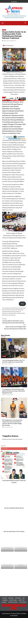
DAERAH (5, 600)
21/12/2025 (9, 427)
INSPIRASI (18, 598)
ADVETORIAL (13, 600)
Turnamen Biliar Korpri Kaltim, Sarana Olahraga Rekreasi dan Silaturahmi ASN (13, 321)
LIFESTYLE (21, 600)
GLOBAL (4, 602)
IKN (23, 598)
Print (22, 304)
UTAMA (4, 29)
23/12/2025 (9, 363)
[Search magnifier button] (25, 448)
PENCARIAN (22, 602)
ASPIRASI (11, 598)
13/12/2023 (11, 40)
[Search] (25, 23)
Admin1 (5, 40)
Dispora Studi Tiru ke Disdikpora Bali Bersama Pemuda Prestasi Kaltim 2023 (15, 326)
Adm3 (4, 363)
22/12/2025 (9, 394)
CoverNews (23, 613)
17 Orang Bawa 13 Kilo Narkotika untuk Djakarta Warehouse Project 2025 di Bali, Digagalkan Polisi (13, 391)
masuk (10, 439)
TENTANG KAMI (13, 602)
